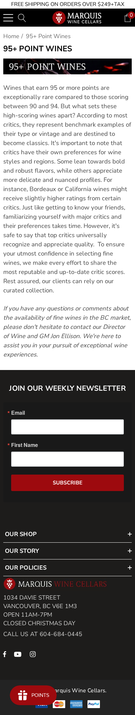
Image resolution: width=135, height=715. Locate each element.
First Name (24, 445)
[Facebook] (5, 653)
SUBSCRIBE (68, 482)
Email (18, 412)
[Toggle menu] (8, 18)
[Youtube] (18, 653)
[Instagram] (34, 653)
